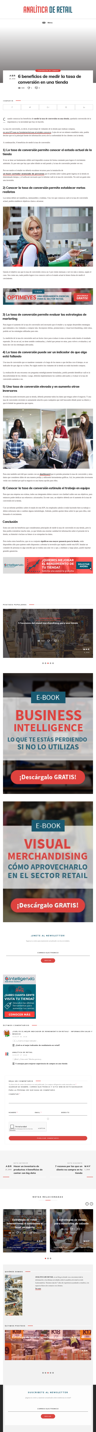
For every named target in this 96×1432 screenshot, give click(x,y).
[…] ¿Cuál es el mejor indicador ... (26, 1041)
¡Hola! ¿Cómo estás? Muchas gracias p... (28, 1059)
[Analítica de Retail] (48, 9)
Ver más (38, 1288)
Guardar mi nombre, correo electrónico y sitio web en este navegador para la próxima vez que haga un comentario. (46, 1088)
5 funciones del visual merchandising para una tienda (48, 623)
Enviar (48, 960)
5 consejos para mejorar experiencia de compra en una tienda (41, 1064)
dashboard (45, 474)
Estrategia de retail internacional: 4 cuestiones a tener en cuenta (24, 1223)
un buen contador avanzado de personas (23, 173)
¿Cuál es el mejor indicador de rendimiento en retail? (38, 1045)
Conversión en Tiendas (49, 618)
